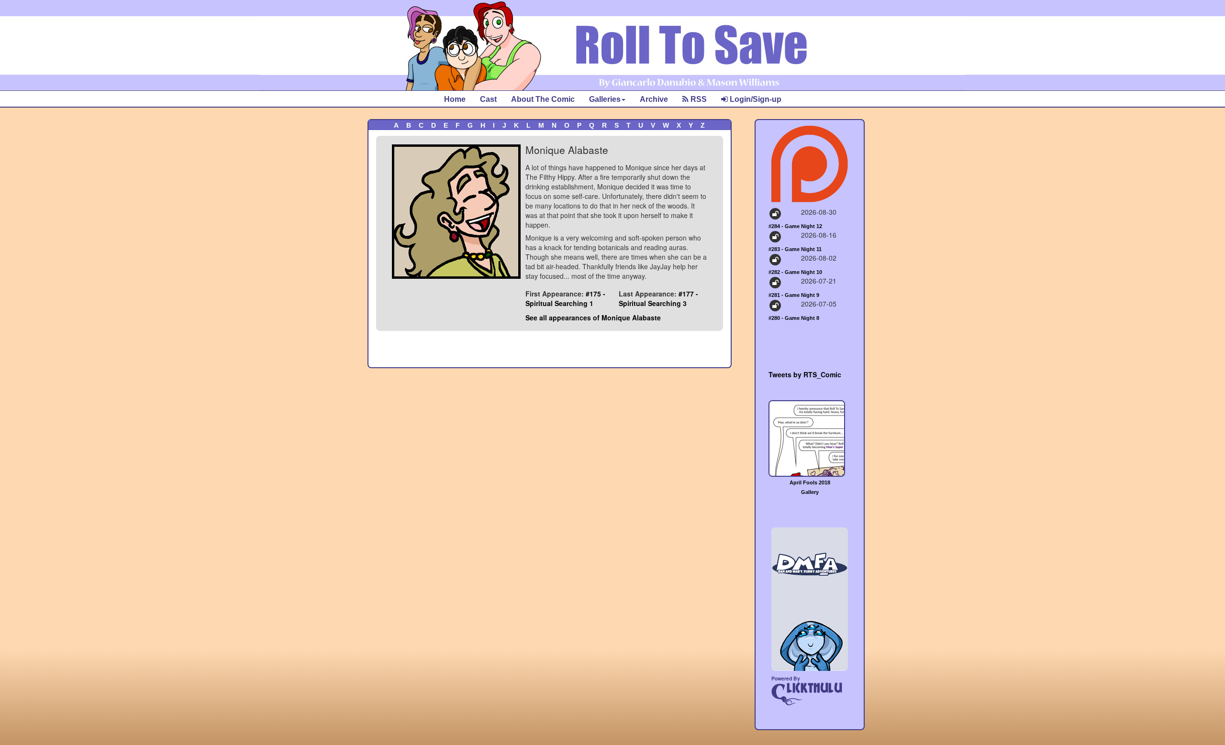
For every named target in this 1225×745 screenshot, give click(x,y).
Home (455, 99)
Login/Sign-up (754, 99)
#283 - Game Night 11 (795, 249)
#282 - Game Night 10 (795, 272)
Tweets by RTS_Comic (804, 374)
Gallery (810, 492)
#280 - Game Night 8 (793, 318)
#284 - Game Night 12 (795, 226)
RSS (698, 99)
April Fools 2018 (810, 482)
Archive (654, 99)
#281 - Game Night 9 (793, 295)
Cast (488, 99)
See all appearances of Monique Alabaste (593, 317)
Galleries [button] (605, 99)
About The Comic (543, 99)
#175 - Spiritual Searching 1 (565, 298)
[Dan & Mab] (809, 599)
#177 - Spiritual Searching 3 (658, 298)
